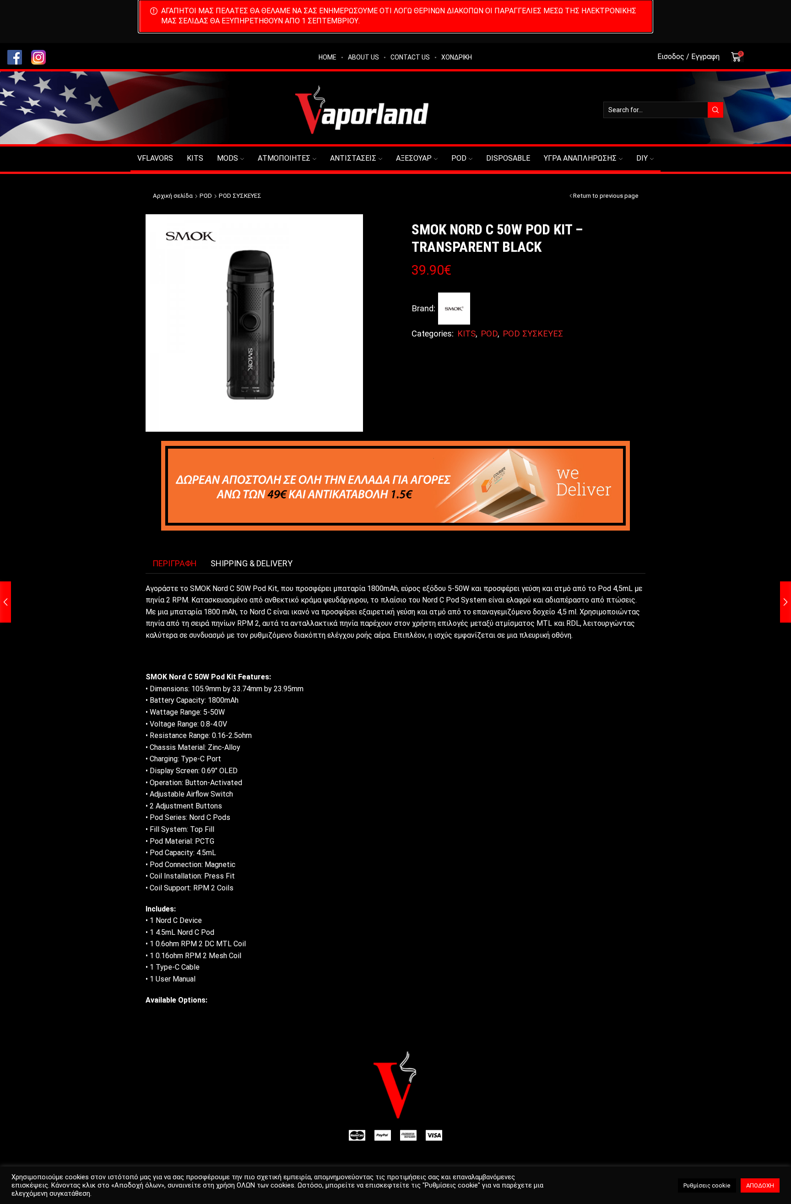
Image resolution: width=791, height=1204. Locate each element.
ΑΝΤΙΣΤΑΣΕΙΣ (353, 158)
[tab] (175, 563)
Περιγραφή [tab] (174, 563)
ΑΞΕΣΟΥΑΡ (414, 158)
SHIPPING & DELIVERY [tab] (252, 563)
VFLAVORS (155, 158)
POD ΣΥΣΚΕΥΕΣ (240, 195)
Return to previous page (606, 195)
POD (458, 158)
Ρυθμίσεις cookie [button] (707, 1185)
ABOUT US (363, 57)
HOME (327, 57)
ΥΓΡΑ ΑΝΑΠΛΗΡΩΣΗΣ (580, 158)
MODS (227, 158)
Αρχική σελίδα (173, 195)
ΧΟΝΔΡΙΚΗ (456, 57)
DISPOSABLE (508, 158)
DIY (642, 158)
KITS (195, 158)
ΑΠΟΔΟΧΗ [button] (760, 1185)
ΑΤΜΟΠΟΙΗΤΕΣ (284, 158)
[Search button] (715, 110)
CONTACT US (410, 57)
